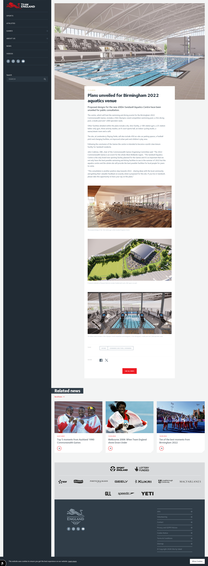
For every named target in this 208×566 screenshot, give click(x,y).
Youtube (23, 61)
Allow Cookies (197, 561)
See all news (129, 371)
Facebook (8, 61)
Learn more (72, 561)
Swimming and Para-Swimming (121, 348)
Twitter (18, 61)
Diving (104, 348)
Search (9, 75)
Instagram (13, 61)
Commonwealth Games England (27, 6)
